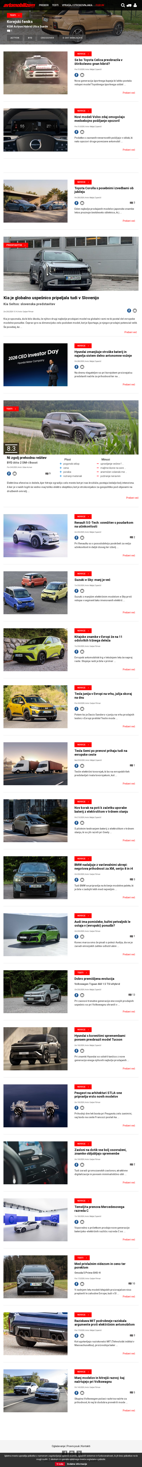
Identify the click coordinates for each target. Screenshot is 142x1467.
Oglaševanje (58, 1446)
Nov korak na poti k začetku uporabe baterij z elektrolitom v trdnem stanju (101, 809)
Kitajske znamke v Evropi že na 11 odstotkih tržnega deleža (98, 638)
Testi (13, 15)
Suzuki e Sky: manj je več (92, 580)
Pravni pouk (73, 1446)
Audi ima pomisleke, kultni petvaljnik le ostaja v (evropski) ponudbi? (102, 923)
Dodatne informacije (77, 1464)
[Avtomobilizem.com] (19, 5)
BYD (30, 38)
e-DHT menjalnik (72, 38)
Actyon (14, 38)
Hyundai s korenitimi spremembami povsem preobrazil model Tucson (99, 1037)
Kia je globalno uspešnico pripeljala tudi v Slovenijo (51, 297)
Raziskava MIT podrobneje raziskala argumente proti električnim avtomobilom (104, 1322)
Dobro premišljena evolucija (94, 978)
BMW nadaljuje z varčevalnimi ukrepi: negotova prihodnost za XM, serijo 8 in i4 (103, 866)
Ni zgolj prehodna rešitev (27, 458)
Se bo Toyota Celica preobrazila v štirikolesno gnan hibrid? (98, 62)
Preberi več (129, 92)
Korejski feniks (20, 21)
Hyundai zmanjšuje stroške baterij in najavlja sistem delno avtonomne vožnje (103, 353)
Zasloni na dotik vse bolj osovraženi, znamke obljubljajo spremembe (100, 1151)
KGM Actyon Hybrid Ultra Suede (27, 26)
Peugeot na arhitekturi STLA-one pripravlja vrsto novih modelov (98, 1094)
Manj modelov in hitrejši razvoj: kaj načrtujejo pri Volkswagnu (99, 1379)
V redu (60, 1464)
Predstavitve (14, 245)
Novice (81, 54)
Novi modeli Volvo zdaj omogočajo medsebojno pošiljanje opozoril (99, 118)
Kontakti (85, 1446)
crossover (47, 38)
